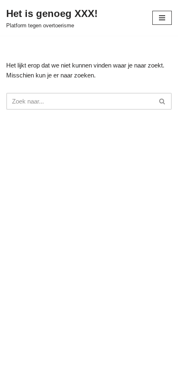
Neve (40, 377)
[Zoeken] (162, 101)
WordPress (130, 377)
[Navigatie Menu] (162, 18)
